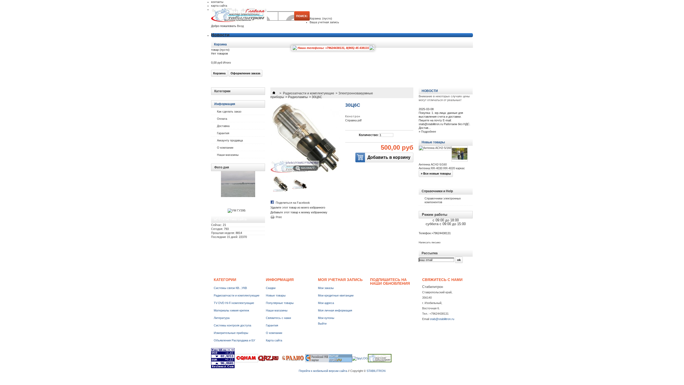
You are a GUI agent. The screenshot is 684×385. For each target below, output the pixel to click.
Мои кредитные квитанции (335, 295)
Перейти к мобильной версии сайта (323, 370)
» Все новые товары (436, 173)
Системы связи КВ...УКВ (230, 288)
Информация (224, 104)
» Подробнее (427, 131)
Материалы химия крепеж (231, 310)
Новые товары (433, 142)
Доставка (223, 126)
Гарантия (223, 133)
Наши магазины (228, 154)
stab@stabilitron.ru (442, 319)
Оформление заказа (245, 73)
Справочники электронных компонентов (443, 200)
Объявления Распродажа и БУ (234, 340)
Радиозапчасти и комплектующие (308, 93)
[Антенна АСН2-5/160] (435, 148)
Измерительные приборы (231, 332)
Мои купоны (326, 317)
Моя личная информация (335, 310)
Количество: (369, 135)
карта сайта (219, 5)
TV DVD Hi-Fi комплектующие (234, 303)
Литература (222, 317)
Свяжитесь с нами (278, 317)
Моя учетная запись (340, 280)
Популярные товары (280, 303)
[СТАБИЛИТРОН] (239, 15)
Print (279, 217)
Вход (240, 26)
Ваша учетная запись (324, 22)
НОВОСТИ (430, 91)
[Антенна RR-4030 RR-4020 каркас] (460, 154)
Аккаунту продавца (230, 140)
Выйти (322, 323)
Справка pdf (353, 120)
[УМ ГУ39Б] (237, 210)
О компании (225, 147)
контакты (217, 1)
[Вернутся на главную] (273, 93)
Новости (220, 35)
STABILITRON (376, 370)
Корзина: (321, 18)
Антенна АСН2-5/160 (433, 164)
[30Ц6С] (280, 190)
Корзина (221, 44)
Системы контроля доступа (232, 325)
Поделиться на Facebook (293, 202)
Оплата (222, 118)
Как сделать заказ (229, 111)
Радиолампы (298, 97)
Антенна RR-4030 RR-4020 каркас (442, 168)
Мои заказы (326, 288)
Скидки (270, 288)
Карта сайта (274, 340)
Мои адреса (326, 303)
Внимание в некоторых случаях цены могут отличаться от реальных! (444, 98)
